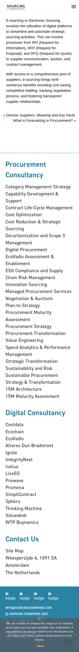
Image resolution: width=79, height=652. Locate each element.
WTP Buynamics (22, 522)
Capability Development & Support (32, 197)
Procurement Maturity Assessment (28, 316)
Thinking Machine (23, 508)
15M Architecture (23, 389)
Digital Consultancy (35, 413)
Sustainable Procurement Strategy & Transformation (33, 378)
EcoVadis (14, 438)
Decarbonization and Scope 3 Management (35, 239)
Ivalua (11, 466)
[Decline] (74, 635)
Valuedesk (16, 515)
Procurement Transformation (35, 333)
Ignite (11, 452)
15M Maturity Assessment (32, 396)
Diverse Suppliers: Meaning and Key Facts (40, 115)
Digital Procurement (26, 249)
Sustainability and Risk (28, 368)
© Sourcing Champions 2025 (26, 614)
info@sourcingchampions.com (28, 608)
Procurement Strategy (28, 326)
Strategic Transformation (31, 361)
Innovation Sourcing (26, 284)
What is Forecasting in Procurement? (43, 121)
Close (40, 646)
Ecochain (14, 431)
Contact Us (22, 539)
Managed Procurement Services (38, 291)
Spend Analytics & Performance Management (37, 351)
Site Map (14, 551)
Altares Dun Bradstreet (29, 445)
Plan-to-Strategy (22, 305)
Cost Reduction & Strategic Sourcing (33, 225)
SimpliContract (20, 494)
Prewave (14, 480)
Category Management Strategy (38, 186)
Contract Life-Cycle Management (39, 207)
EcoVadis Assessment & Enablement (29, 260)
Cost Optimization (23, 214)
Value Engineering (24, 340)
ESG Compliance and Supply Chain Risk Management (34, 274)
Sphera (12, 501)
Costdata (14, 424)
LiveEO (12, 473)
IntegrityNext (19, 459)
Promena (14, 487)
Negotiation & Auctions (29, 298)
